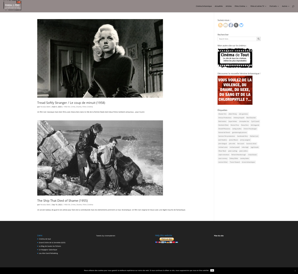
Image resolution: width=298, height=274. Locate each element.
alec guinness (243, 114)
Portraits (273, 6)
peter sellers (243, 151)
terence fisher (223, 162)
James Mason (233, 140)
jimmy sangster (245, 140)
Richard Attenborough (239, 155)
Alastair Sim (222, 114)
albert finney (233, 114)
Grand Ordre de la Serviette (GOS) (52, 242)
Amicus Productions (224, 118)
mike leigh (245, 147)
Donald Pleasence (224, 129)
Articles (229, 6)
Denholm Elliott (223, 125)
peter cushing (232, 151)
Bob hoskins (222, 121)
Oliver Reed (222, 151)
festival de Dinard (224, 132)
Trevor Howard (235, 162)
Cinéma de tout (45, 239)
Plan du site (219, 236)
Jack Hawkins (222, 140)
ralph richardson (223, 155)
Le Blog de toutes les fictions (50, 246)
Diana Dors (245, 125)
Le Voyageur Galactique (48, 250)
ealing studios (236, 129)
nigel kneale (255, 147)
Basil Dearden (251, 118)
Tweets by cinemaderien (105, 236)
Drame (78, 107)
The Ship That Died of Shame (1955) (62, 200)
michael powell (234, 147)
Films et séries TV (257, 6)
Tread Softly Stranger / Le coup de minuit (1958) (71, 103)
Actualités (219, 6)
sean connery (222, 158)
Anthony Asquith (239, 118)
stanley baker (244, 158)
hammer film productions (226, 136)
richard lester (252, 155)
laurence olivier (251, 144)
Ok (212, 270)
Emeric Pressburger (250, 129)
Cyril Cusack (255, 121)
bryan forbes (233, 121)
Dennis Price (235, 125)
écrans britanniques (248, 162)
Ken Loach (240, 144)
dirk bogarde (255, 125)
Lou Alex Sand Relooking (48, 253)
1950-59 (67, 107)
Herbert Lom (254, 136)
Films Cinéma (240, 6)
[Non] (295, 271)
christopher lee (244, 121)
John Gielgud (222, 144)
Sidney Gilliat (234, 158)
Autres (284, 6)
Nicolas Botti (45, 107)
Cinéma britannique (204, 6)
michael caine (222, 147)
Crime (73, 107)
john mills (232, 144)
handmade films (242, 136)
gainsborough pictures (239, 132)
